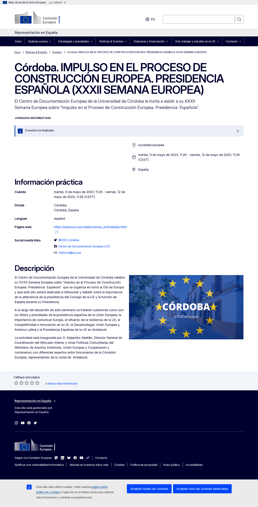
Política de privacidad (143, 465)
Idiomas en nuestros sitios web (89, 465)
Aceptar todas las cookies (149, 489)
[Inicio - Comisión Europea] (43, 18)
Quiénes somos (38, 41)
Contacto (232, 41)
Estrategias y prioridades (73, 41)
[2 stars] (19, 383)
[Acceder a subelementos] (51, 41)
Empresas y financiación (149, 41)
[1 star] (16, 383)
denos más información (63, 383)
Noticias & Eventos (111, 41)
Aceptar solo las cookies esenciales (202, 489)
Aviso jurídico (171, 465)
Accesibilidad (194, 465)
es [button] (153, 19)
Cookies (119, 465)
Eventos (57, 52)
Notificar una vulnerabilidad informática (39, 465)
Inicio (18, 41)
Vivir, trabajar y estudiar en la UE (195, 41)
